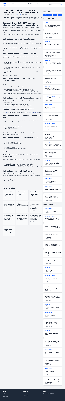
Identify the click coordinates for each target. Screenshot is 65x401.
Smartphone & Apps (41, 3)
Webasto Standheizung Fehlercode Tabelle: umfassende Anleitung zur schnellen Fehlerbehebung (22, 218)
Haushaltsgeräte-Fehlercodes (24, 3)
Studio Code (4, 4)
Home (10, 3)
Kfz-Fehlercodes (15, 3)
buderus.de (7, 112)
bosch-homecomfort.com (34, 112)
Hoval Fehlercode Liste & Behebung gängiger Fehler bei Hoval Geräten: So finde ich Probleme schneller (9, 218)
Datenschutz (26, 395)
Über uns (25, 394)
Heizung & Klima (33, 3)
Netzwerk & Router (12, 4)
